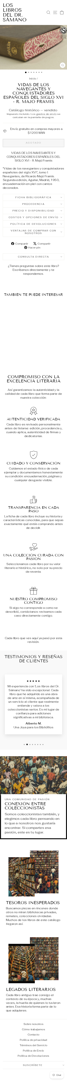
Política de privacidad (33, 1039)
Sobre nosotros (33, 1024)
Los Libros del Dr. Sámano (15, 12)
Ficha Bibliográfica (33, 197)
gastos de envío (46, 113)
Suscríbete (33, 1065)
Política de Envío (33, 1050)
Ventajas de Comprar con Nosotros (33, 232)
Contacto (33, 1034)
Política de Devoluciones (33, 223)
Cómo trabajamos (33, 1029)
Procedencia (33, 204)
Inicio (32, 78)
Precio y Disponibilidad (33, 210)
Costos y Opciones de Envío (34, 217)
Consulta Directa (33, 256)
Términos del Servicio (33, 1045)
